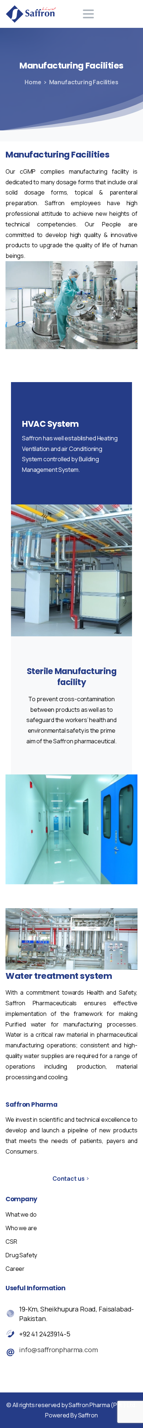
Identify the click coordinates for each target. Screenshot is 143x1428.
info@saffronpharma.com (58, 1349)
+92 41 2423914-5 (44, 1333)
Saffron (88, 1415)
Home (33, 82)
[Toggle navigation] (88, 14)
